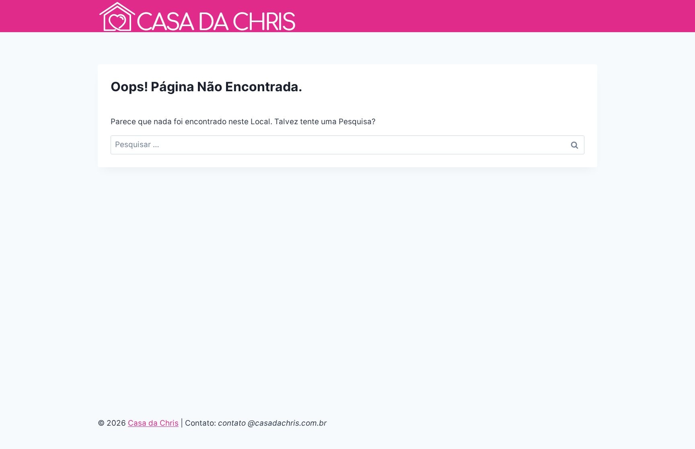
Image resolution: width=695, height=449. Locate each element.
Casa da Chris (153, 423)
